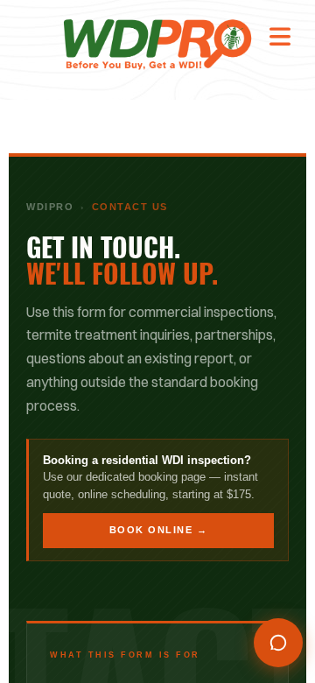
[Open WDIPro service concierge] (278, 642)
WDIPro (50, 206)
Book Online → (158, 530)
